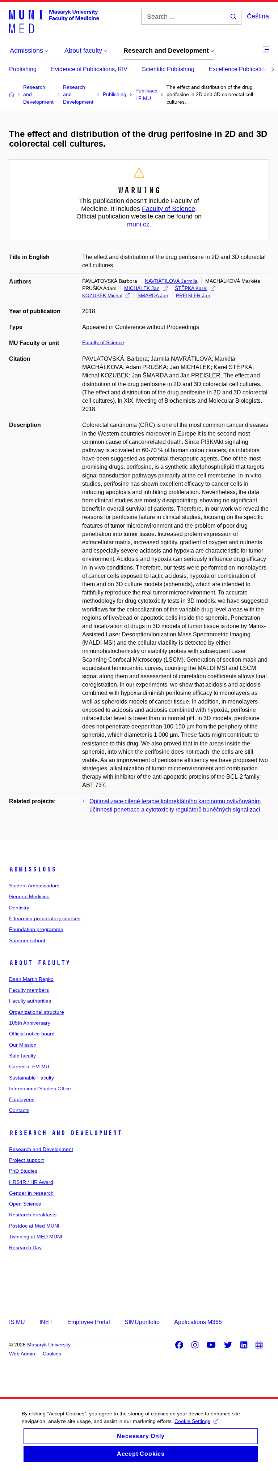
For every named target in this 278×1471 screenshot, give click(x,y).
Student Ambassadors (34, 885)
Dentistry (19, 907)
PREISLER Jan (193, 295)
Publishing (23, 69)
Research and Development (65, 1133)
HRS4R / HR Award (31, 1182)
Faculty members (29, 990)
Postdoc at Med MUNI (34, 1226)
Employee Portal (88, 1322)
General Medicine (29, 896)
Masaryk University (49, 1344)
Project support (26, 1160)
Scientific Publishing (168, 69)
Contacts (19, 1110)
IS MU (17, 1322)
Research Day (25, 1247)
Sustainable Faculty (31, 1078)
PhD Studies (23, 1171)
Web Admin (22, 1354)
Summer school (27, 940)
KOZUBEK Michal (102, 295)
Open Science (25, 1204)
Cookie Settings (192, 1421)
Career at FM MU (29, 1066)
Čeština (258, 16)
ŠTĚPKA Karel (191, 288)
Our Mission (23, 1045)
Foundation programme (36, 929)
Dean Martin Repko (31, 979)
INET (46, 1322)
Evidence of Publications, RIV (89, 69)
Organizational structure (36, 1012)
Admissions (32, 869)
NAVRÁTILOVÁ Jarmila (171, 281)
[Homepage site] (54, 21)
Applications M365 (198, 1322)
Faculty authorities (30, 1001)
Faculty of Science (168, 208)
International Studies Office (40, 1088)
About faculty (39, 963)
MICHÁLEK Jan (142, 288)
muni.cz (138, 224)
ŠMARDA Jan (153, 295)
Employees (21, 1099)
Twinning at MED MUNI (35, 1236)
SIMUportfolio (142, 1322)
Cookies (52, 1354)
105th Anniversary (29, 1023)
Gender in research (31, 1193)
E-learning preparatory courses (44, 918)
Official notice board (32, 1034)
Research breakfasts (32, 1214)
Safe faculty (22, 1056)
